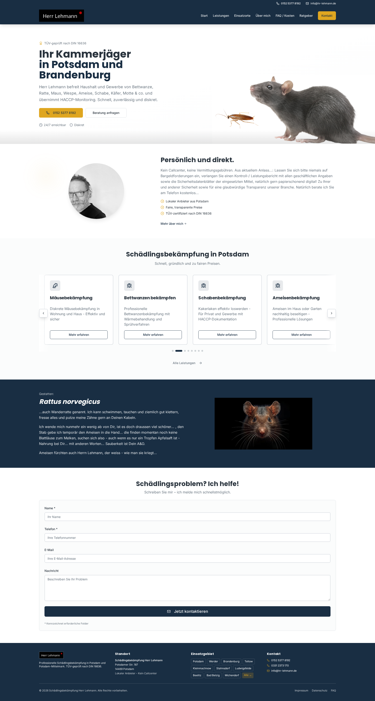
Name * (49, 508)
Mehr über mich (172, 223)
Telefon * (51, 529)
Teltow (249, 661)
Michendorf (232, 675)
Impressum (301, 690)
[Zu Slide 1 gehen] (173, 351)
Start (204, 15)
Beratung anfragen (106, 113)
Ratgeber (306, 15)
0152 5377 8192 (64, 113)
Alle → (248, 675)
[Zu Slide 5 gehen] (192, 351)
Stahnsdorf (223, 668)
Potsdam (198, 661)
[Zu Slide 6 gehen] (195, 351)
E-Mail (49, 550)
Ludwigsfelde (243, 668)
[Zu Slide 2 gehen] (176, 351)
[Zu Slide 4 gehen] (188, 351)
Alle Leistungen (184, 363)
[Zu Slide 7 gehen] (199, 351)
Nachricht (51, 571)
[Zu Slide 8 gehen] (202, 351)
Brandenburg (231, 661)
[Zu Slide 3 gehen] (182, 351)
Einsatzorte (242, 15)
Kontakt (326, 15)
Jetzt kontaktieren (191, 611)
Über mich (263, 15)
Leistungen (221, 15)
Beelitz (197, 675)
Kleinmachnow (202, 668)
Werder (213, 661)
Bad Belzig (213, 675)
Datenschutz (319, 690)
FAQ (333, 690)
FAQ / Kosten (285, 15)
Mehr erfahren (79, 334)
